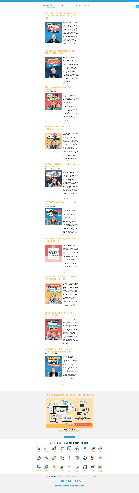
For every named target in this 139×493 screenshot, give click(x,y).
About (64, 5)
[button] (137, 6)
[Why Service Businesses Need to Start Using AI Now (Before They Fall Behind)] (53, 293)
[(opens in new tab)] (69, 412)
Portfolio (85, 5)
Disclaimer (76, 476)
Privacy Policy (81, 476)
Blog (77, 5)
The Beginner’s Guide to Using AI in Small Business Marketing (59, 313)
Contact (85, 476)
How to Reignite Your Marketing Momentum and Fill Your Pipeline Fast (60, 51)
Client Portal (94, 476)
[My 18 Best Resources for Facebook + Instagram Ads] (53, 140)
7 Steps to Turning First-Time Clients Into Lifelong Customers (59, 88)
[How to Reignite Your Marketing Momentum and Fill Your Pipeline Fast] (53, 67)
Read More (65, 46)
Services (68, 5)
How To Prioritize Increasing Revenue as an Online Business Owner (60, 239)
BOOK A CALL (95, 0)
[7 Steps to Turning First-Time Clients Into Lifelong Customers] (53, 101)
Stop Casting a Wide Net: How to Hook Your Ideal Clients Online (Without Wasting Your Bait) (60, 15)
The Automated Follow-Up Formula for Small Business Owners (61, 165)
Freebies (73, 5)
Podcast (80, 5)
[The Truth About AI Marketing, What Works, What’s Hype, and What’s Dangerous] (53, 365)
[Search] (62, 6)
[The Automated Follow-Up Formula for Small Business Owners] (53, 178)
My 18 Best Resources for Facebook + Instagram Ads (58, 127)
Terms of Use (70, 476)
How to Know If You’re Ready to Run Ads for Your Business (60, 203)
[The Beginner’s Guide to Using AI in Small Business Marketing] (53, 329)
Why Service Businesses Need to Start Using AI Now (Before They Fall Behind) (61, 277)
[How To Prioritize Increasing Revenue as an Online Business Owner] (53, 253)
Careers (89, 476)
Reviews (89, 5)
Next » (66, 384)
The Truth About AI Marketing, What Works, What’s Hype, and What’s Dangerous (60, 350)
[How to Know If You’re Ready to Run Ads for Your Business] (53, 216)
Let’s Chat (95, 5)
